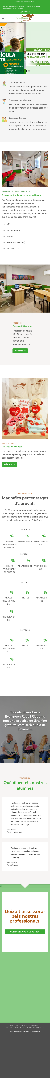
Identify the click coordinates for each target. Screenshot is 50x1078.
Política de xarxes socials (35, 1028)
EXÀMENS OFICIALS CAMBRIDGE (16, 192)
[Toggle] (4, 224)
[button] (3, 18)
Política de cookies (12, 1028)
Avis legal (14, 1026)
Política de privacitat (30, 1026)
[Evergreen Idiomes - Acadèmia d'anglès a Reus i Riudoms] (25, 18)
